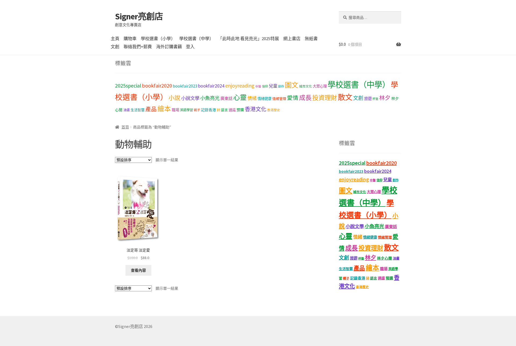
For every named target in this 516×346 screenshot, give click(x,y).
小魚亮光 (210, 98)
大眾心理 (320, 86)
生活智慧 (138, 110)
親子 (197, 110)
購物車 (130, 38)
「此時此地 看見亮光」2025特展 (248, 38)
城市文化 (305, 86)
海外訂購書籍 (169, 46)
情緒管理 (279, 98)
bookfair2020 (157, 85)
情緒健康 (264, 98)
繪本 (164, 109)
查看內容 (138, 270)
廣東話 (226, 98)
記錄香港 (208, 110)
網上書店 (291, 38)
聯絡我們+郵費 (138, 46)
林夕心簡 (384, 258)
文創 (115, 46)
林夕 (384, 98)
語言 (224, 110)
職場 (175, 109)
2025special (128, 85)
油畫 (126, 110)
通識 (232, 110)
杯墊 (375, 99)
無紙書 (311, 38)
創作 (281, 86)
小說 (174, 98)
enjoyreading (240, 85)
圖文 (291, 85)
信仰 (265, 86)
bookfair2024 (211, 86)
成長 (305, 98)
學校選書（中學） (196, 38)
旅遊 (368, 98)
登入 (190, 46)
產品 (151, 109)
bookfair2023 (185, 86)
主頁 (115, 38)
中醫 (258, 86)
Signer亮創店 (139, 16)
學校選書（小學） (158, 38)
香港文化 (255, 109)
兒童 (273, 86)
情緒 (252, 98)
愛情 (292, 98)
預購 (240, 110)
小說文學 (190, 98)
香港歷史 (273, 110)
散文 (345, 97)
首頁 (125, 127)
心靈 (240, 97)
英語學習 (186, 110)
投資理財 (324, 98)
